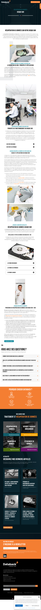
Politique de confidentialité (18, 592)
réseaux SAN (16, 183)
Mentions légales (10, 592)
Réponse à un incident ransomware (9, 578)
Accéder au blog (7, 527)
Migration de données (7, 579)
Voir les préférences (35, 605)
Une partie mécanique (10, 144)
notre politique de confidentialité (11, 552)
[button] (39, 596)
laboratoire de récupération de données (14, 315)
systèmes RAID (21, 177)
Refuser (27, 605)
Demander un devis (36, 2)
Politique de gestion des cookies (29, 592)
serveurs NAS (21, 182)
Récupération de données (7, 576)
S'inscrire (22, 548)
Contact (14, 589)
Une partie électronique (11, 147)
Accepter (19, 605)
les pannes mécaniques (12, 263)
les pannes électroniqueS (12, 268)
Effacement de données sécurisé (9, 581)
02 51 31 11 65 (6, 589)
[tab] (20, 356)
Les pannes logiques (11, 272)
